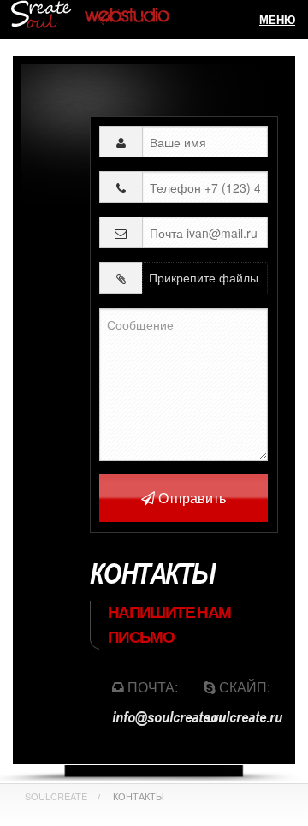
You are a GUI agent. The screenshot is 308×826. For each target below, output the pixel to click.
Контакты (138, 796)
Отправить (190, 498)
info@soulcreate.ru (169, 716)
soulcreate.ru (243, 716)
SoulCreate (56, 796)
